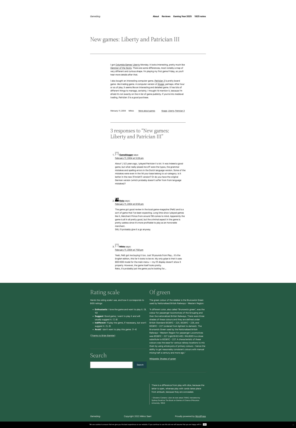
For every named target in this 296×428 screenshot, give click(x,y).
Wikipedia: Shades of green (162, 359)
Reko (121, 201)
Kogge (161, 84)
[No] (293, 425)
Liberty (136, 65)
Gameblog (95, 16)
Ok (205, 424)
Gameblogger (126, 155)
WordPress (200, 416)
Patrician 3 (159, 81)
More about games (147, 111)
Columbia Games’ (124, 65)
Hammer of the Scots (121, 68)
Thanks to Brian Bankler (103, 335)
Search (140, 365)
